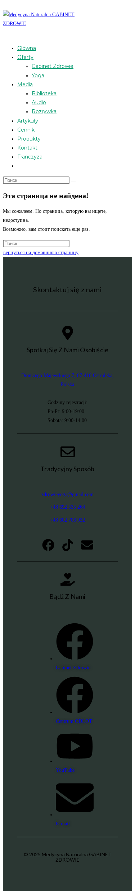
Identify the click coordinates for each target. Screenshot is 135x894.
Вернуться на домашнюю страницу (40, 252)
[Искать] (73, 182)
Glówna (26, 48)
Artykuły (27, 121)
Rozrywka (44, 111)
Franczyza (29, 156)
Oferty (25, 57)
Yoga (38, 75)
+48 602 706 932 (67, 520)
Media (25, 84)
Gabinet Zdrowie (52, 66)
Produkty (29, 139)
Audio (39, 102)
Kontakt (27, 148)
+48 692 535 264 (67, 507)
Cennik (26, 130)
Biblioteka (44, 93)
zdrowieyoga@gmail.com (67, 494)
